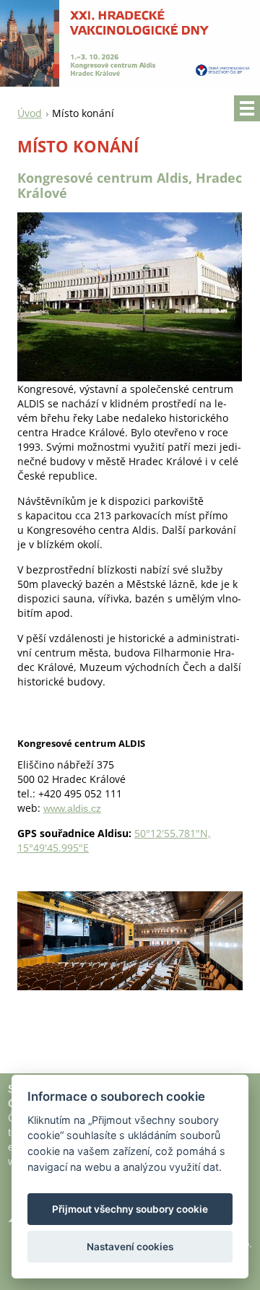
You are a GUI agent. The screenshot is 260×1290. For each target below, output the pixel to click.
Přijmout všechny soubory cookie (130, 1209)
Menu (247, 108)
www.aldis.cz (72, 808)
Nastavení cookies (130, 1246)
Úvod (29, 113)
